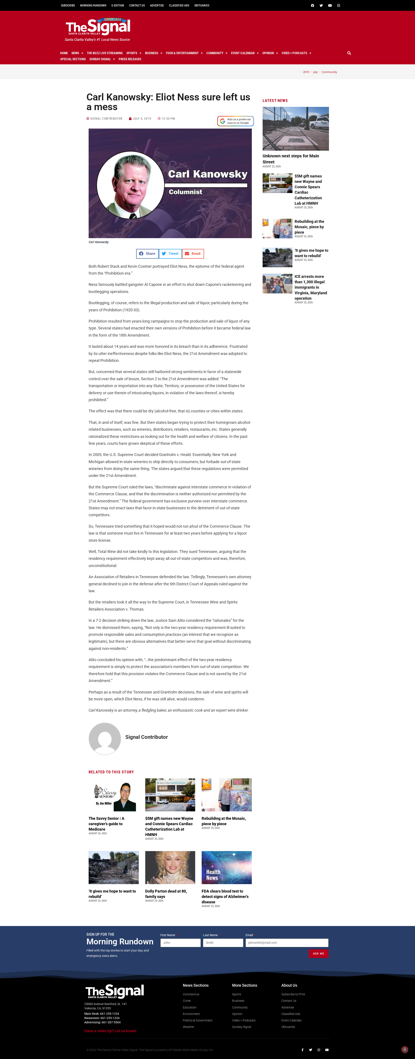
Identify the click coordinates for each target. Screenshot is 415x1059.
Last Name (210, 935)
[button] (349, 53)
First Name (168, 935)
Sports (131, 53)
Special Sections (73, 59)
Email (250, 935)
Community (214, 53)
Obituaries (201, 5)
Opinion (268, 53)
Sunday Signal (100, 59)
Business (151, 53)
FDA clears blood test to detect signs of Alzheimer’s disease (225, 896)
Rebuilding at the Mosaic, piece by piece (309, 226)
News (75, 53)
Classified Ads (179, 5)
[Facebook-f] (302, 1049)
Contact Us (137, 5)
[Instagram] (338, 5)
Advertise (157, 5)
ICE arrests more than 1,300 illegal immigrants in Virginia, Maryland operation (311, 287)
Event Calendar (243, 53)
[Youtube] (330, 5)
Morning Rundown (93, 5)
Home (64, 53)
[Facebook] (312, 5)
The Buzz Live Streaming (105, 53)
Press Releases (130, 59)
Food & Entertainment (182, 53)
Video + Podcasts (294, 53)
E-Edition (118, 5)
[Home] (298, 72)
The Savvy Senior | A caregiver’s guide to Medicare (106, 823)
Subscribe (68, 5)
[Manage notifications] (404, 1049)
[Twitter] (321, 5)
